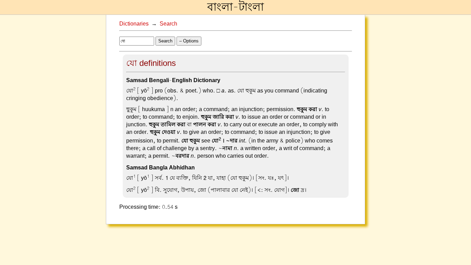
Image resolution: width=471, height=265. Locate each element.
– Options (189, 40)
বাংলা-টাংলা (235, 7)
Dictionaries (134, 24)
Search (168, 24)
